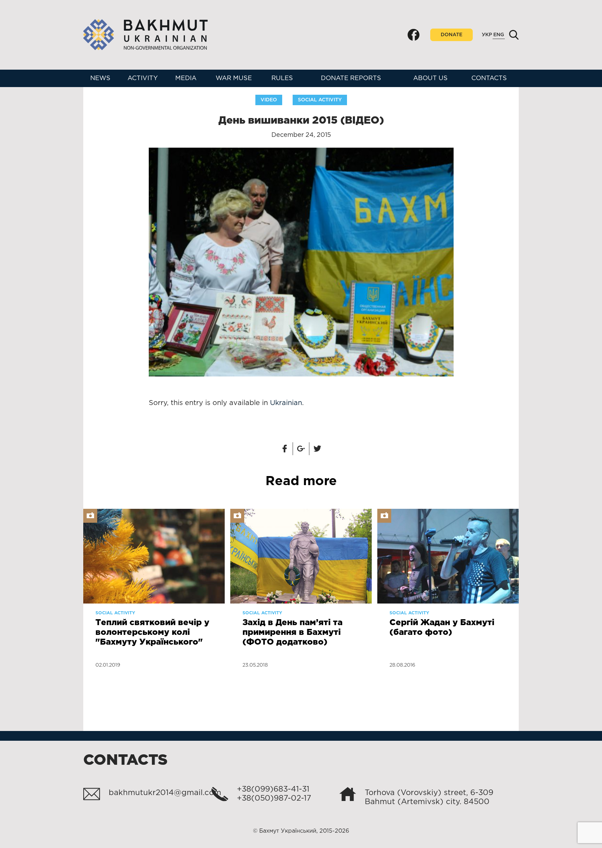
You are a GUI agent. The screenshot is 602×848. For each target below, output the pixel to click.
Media (185, 78)
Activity (143, 78)
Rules (282, 78)
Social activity (320, 100)
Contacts (489, 78)
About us (430, 78)
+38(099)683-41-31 (273, 789)
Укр (487, 35)
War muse (234, 78)
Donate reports (351, 78)
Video (269, 100)
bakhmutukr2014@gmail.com (165, 792)
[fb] (413, 35)
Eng (498, 35)
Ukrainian (286, 403)
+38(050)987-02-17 (274, 798)
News (100, 78)
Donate (451, 35)
